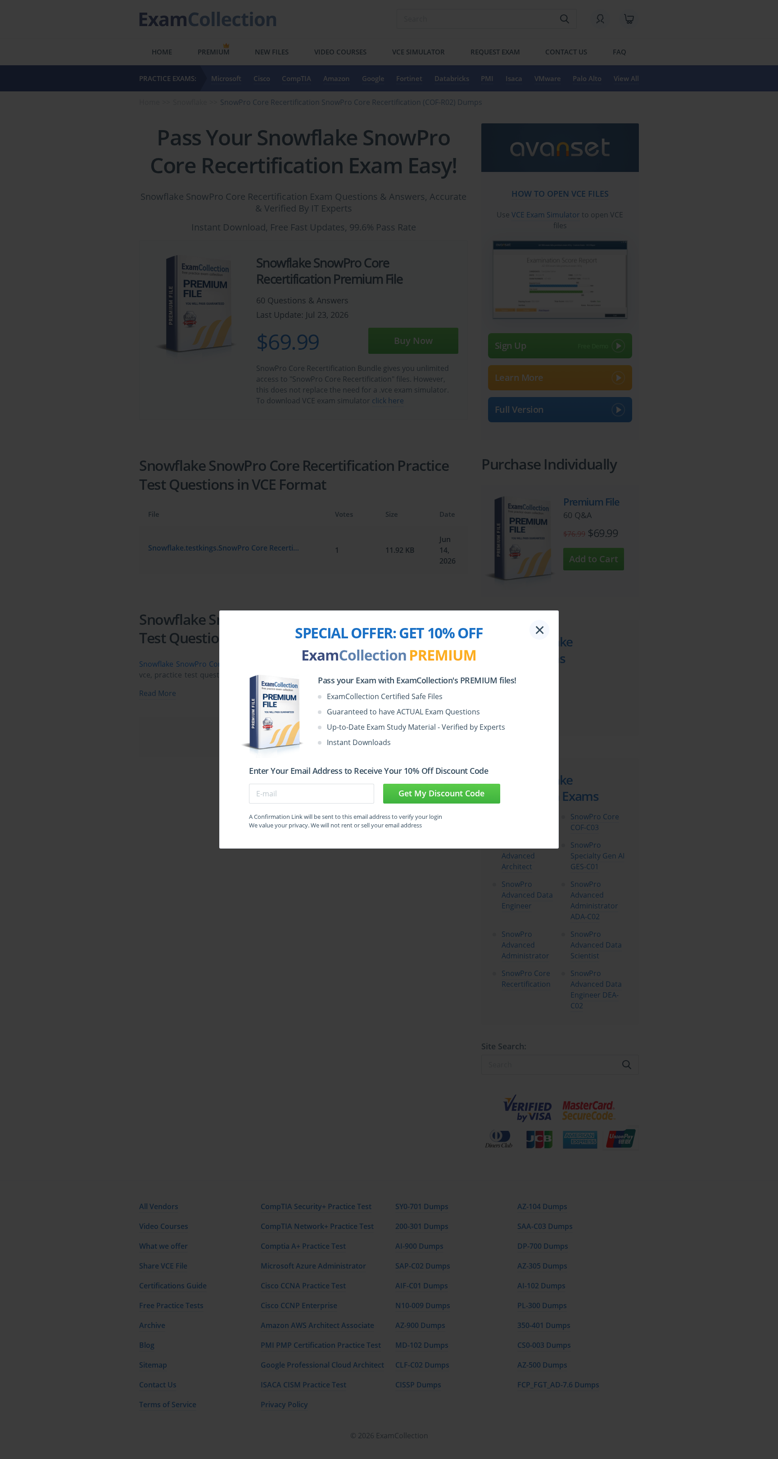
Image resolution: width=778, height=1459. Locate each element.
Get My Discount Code (441, 793)
